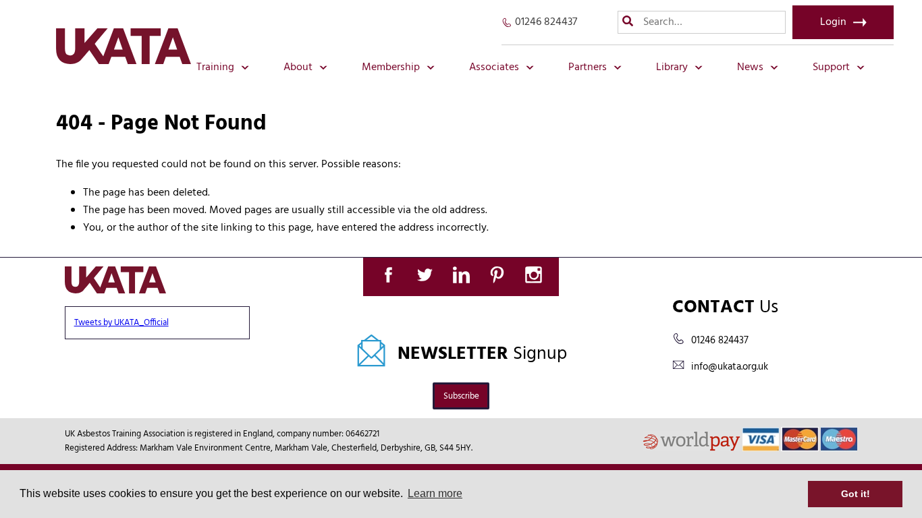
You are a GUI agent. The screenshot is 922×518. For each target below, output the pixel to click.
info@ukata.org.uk (729, 367)
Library (672, 67)
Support (831, 67)
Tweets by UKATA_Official (121, 323)
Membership (391, 67)
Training (215, 67)
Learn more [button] (435, 493)
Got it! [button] (855, 493)
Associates (494, 67)
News (750, 67)
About (298, 67)
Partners (587, 67)
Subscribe (461, 396)
